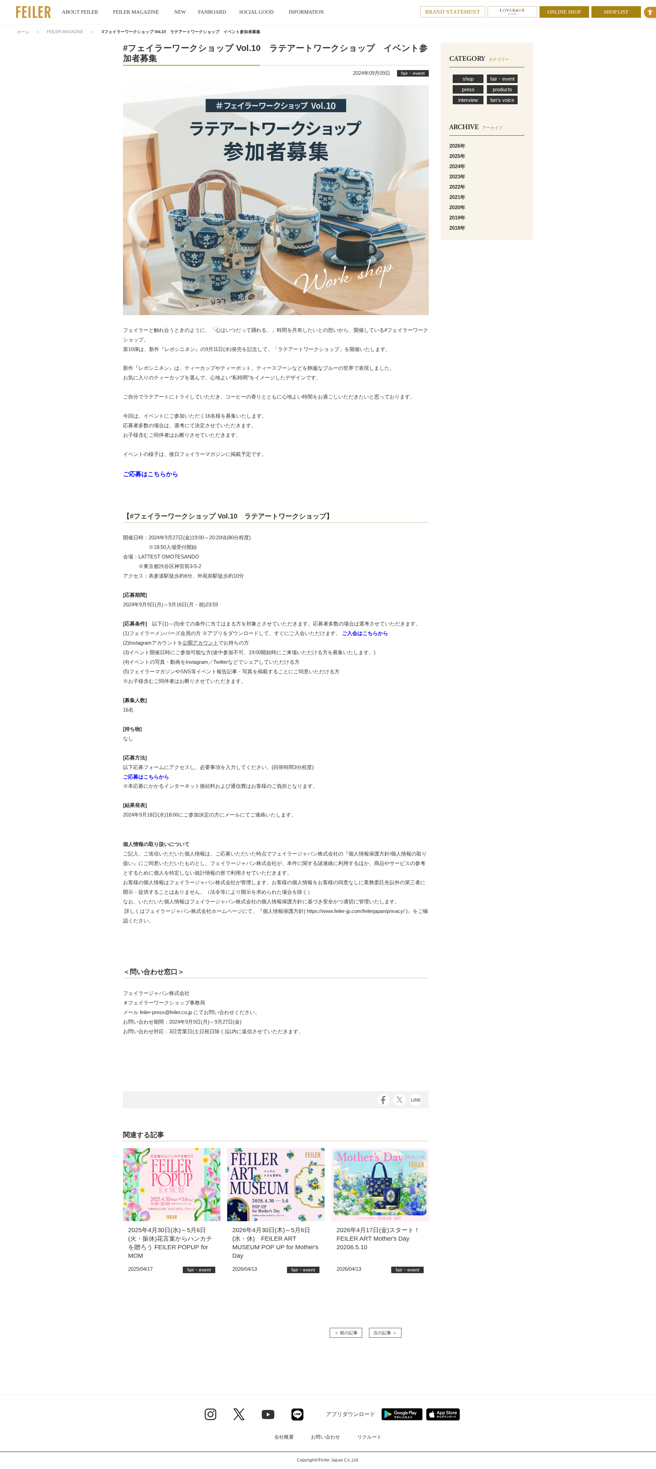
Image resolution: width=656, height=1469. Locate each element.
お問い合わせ (325, 1437)
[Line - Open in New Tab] (297, 1414)
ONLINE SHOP (564, 12)
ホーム (23, 31)
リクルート (369, 1437)
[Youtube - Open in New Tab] (268, 1414)
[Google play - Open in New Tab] (402, 1414)
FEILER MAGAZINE (65, 31)
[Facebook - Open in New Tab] (384, 1099)
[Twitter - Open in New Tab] (239, 1414)
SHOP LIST (616, 12)
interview (468, 100)
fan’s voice (502, 100)
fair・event (502, 79)
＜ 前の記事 (346, 1332)
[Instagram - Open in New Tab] (210, 1414)
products (502, 89)
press (468, 89)
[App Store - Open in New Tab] (443, 1414)
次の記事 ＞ (385, 1332)
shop (468, 79)
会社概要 (284, 1437)
